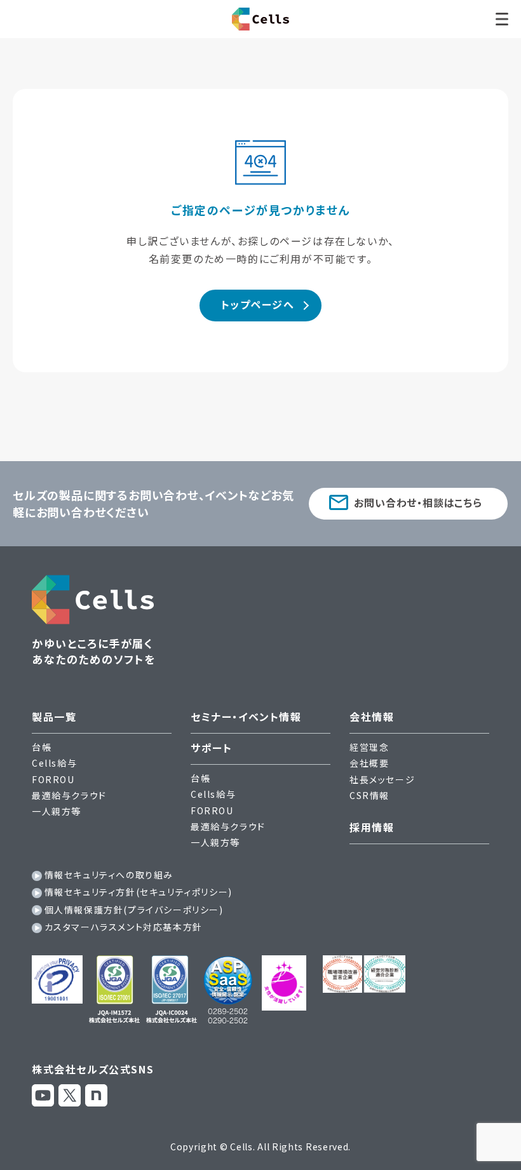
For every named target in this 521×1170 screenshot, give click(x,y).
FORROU (53, 779)
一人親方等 (56, 811)
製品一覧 (54, 716)
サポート (211, 747)
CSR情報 (369, 795)
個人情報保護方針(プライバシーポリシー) (134, 909)
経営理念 (369, 747)
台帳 (41, 747)
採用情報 (371, 827)
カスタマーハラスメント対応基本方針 (123, 926)
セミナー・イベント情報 (246, 716)
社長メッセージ (382, 779)
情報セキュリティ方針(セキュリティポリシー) (138, 891)
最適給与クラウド (69, 795)
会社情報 (371, 716)
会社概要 (369, 762)
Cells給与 (54, 762)
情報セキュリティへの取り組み (108, 874)
